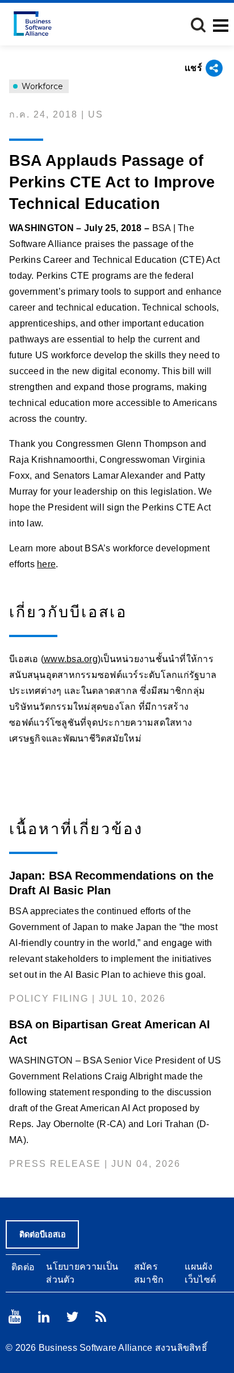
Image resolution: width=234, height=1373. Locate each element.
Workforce (41, 86)
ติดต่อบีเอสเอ (42, 1234)
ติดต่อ (23, 1267)
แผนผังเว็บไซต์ (200, 1273)
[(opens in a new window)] (15, 1316)
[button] (198, 25)
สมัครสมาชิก (149, 1273)
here (46, 564)
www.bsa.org (71, 659)
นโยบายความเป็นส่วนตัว (82, 1273)
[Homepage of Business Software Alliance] (33, 23)
